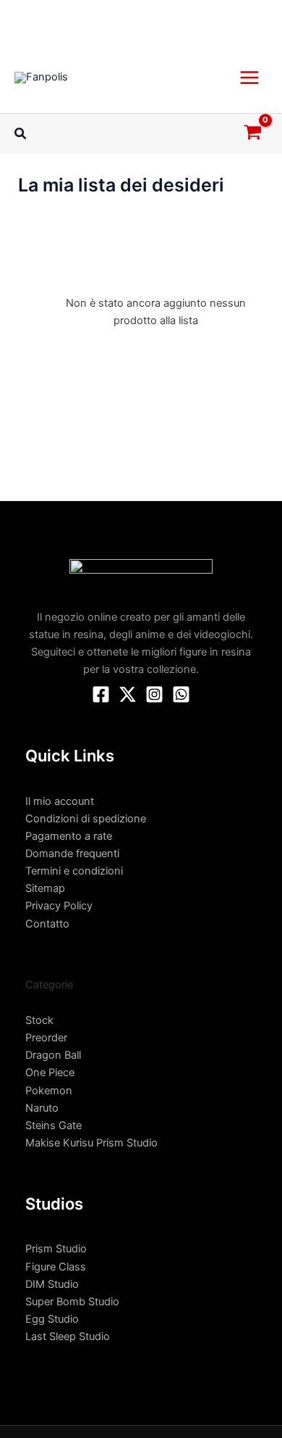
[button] (20, 134)
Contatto (47, 923)
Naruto (42, 1108)
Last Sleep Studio (67, 1336)
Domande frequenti (72, 853)
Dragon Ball (53, 1055)
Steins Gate (53, 1125)
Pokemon (48, 1090)
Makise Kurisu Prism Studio (91, 1142)
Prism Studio (56, 1248)
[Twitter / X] (128, 694)
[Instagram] (154, 694)
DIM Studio (52, 1284)
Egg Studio (52, 1319)
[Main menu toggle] (249, 77)
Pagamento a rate (68, 836)
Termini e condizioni (74, 870)
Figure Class (55, 1266)
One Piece (49, 1072)
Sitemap (45, 888)
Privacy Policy (59, 905)
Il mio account (59, 801)
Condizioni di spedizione (85, 818)
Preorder (46, 1037)
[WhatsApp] (181, 694)
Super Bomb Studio (72, 1301)
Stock (39, 1020)
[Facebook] (101, 694)
